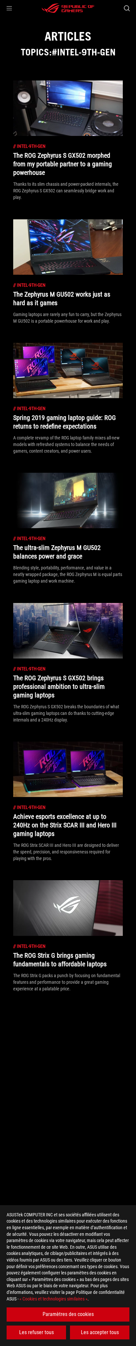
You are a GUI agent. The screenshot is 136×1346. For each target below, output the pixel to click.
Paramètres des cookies (68, 1314)
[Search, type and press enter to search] (126, 8)
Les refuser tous (36, 1332)
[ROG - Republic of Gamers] (68, 8)
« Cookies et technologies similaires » (53, 1298)
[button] (9, 8)
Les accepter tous (100, 1332)
